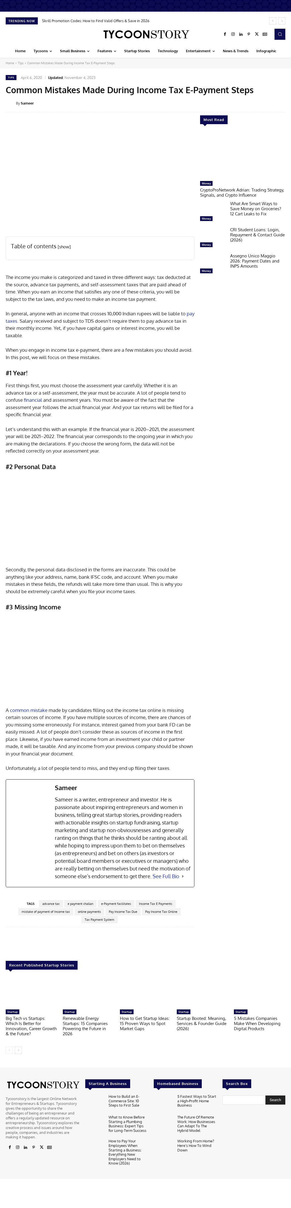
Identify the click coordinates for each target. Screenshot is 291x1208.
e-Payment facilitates (116, 904)
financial (32, 400)
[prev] (272, 20)
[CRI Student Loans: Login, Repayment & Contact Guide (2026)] (213, 238)
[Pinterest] (249, 34)
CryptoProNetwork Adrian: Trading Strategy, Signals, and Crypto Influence (242, 192)
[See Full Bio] (182, 876)
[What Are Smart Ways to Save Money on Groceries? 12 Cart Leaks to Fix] (213, 212)
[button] (280, 34)
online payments (89, 912)
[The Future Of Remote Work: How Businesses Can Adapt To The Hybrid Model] (163, 1123)
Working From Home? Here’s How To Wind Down (195, 1145)
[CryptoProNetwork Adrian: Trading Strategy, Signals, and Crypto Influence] (242, 155)
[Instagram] (233, 34)
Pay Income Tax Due (123, 912)
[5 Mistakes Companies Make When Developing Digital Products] (259, 992)
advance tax (51, 904)
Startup (12, 1012)
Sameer (27, 103)
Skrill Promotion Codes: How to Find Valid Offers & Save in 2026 (95, 20)
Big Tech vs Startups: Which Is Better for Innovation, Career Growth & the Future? (31, 1026)
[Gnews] (265, 34)
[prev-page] (9, 1050)
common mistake (28, 710)
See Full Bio (166, 876)
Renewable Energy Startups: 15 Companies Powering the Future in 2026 (85, 1026)
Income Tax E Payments (155, 904)
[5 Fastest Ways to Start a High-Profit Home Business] (163, 1103)
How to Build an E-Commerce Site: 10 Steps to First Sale (124, 1100)
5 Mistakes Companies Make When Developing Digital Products (257, 1023)
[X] (257, 34)
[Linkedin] (241, 34)
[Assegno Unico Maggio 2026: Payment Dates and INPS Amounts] (213, 265)
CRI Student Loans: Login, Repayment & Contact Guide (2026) (257, 235)
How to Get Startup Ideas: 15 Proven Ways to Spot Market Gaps (145, 1023)
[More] (234, 944)
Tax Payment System (99, 920)
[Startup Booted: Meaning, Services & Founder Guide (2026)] (202, 992)
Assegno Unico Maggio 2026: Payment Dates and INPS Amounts (254, 261)
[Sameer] (11, 103)
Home (10, 63)
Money (206, 183)
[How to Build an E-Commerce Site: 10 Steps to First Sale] (94, 1103)
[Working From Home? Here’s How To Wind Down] (163, 1147)
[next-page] (18, 1050)
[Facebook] (225, 34)
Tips (21, 63)
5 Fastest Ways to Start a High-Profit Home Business (196, 1100)
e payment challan (80, 904)
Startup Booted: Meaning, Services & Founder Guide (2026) (201, 1023)
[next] (281, 20)
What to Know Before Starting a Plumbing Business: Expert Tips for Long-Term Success (127, 1124)
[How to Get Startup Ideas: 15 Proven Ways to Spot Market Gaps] (145, 992)
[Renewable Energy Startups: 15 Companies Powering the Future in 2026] (88, 992)
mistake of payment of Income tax (46, 912)
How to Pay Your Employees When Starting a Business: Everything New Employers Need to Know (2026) (125, 1152)
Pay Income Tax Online (161, 912)
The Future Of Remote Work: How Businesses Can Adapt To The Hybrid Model (196, 1124)
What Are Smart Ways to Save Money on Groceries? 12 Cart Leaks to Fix (255, 208)
